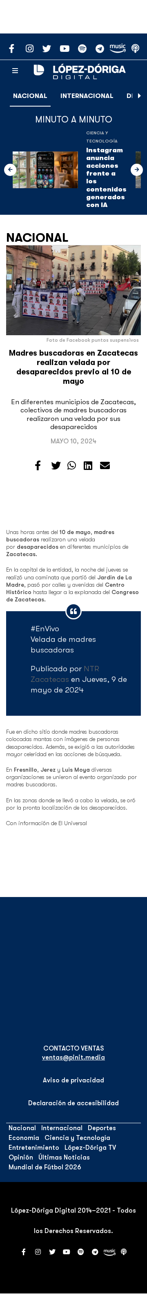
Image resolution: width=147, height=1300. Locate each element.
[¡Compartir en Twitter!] (56, 466)
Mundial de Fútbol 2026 (45, 1167)
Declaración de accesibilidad (73, 1103)
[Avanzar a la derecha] (140, 95)
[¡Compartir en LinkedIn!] (88, 466)
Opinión (21, 1157)
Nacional (30, 96)
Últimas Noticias (64, 1157)
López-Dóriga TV (90, 1147)
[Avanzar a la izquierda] (10, 170)
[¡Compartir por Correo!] (105, 466)
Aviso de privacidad (73, 1080)
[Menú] (15, 71)
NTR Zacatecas (65, 674)
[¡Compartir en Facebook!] (38, 466)
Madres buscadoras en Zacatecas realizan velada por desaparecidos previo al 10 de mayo (73, 367)
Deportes (102, 1128)
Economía (24, 1138)
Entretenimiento (34, 1147)
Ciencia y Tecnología (77, 1138)
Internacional (87, 96)
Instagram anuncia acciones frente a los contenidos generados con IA (106, 178)
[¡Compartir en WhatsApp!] (71, 466)
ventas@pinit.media (73, 1057)
